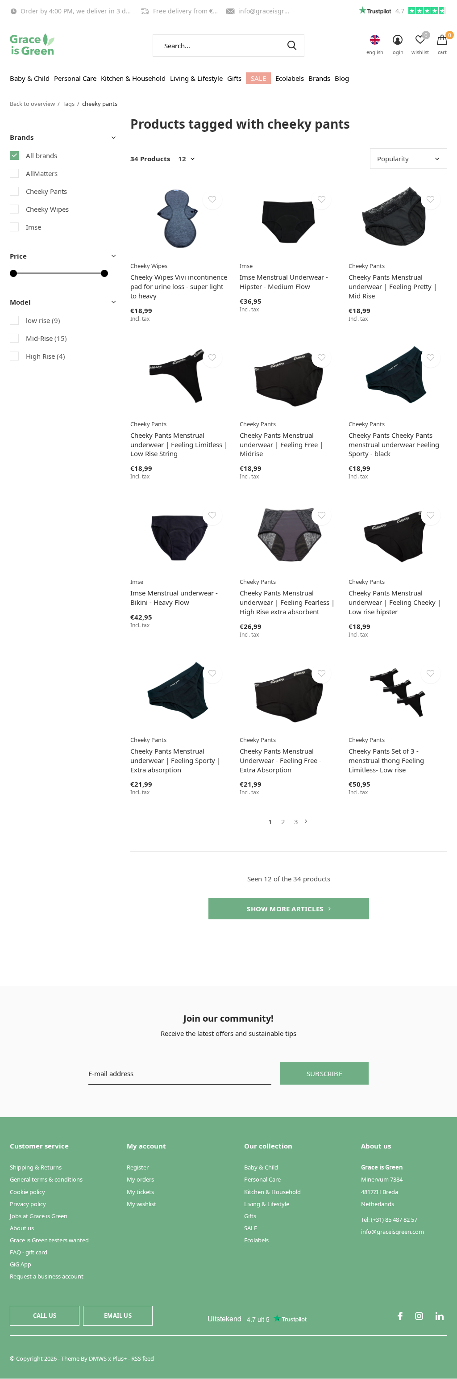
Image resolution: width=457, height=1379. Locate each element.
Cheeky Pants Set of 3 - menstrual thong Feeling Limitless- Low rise (386, 760)
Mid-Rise (46, 338)
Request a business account (46, 1276)
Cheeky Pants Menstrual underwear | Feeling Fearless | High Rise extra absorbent (287, 602)
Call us (44, 1316)
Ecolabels (289, 78)
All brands (41, 155)
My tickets (140, 1192)
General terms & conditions (46, 1179)
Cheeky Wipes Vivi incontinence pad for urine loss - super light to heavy (178, 286)
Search (291, 45)
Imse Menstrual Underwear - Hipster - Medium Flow (284, 281)
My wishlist (141, 1204)
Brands (319, 78)
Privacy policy (28, 1204)
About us (22, 1228)
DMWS (98, 1358)
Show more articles (286, 908)
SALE (258, 78)
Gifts (234, 78)
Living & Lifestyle (196, 78)
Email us (117, 1316)
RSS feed (142, 1358)
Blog (342, 78)
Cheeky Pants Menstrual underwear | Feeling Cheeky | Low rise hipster (395, 602)
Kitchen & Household (133, 78)
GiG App (20, 1264)
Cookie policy (27, 1192)
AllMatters (42, 173)
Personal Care (75, 78)
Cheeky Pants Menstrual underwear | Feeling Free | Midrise (281, 444)
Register (138, 1167)
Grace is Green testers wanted (49, 1240)
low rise (43, 320)
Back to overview (32, 104)
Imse (33, 226)
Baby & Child (30, 78)
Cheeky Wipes (47, 209)
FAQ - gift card (28, 1252)
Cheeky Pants (46, 191)
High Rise (45, 356)
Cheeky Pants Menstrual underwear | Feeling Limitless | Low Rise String (179, 444)
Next (306, 821)
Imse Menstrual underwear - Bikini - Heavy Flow (174, 597)
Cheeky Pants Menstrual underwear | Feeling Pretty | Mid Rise (393, 286)
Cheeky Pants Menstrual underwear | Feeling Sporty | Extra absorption (175, 760)
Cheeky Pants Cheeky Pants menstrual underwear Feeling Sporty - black (394, 444)
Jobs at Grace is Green (38, 1216)
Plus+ (119, 1358)
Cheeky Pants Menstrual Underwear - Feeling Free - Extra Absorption (280, 760)
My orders (140, 1179)
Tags (68, 104)
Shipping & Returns (36, 1167)
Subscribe (324, 1073)
